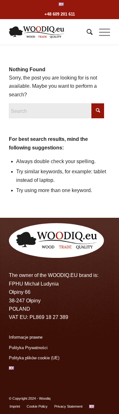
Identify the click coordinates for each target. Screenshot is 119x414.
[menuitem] (61, 4)
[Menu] (101, 32)
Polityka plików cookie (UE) (34, 357)
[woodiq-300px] (49, 32)
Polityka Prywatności (28, 347)
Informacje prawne (26, 337)
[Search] (86, 32)
